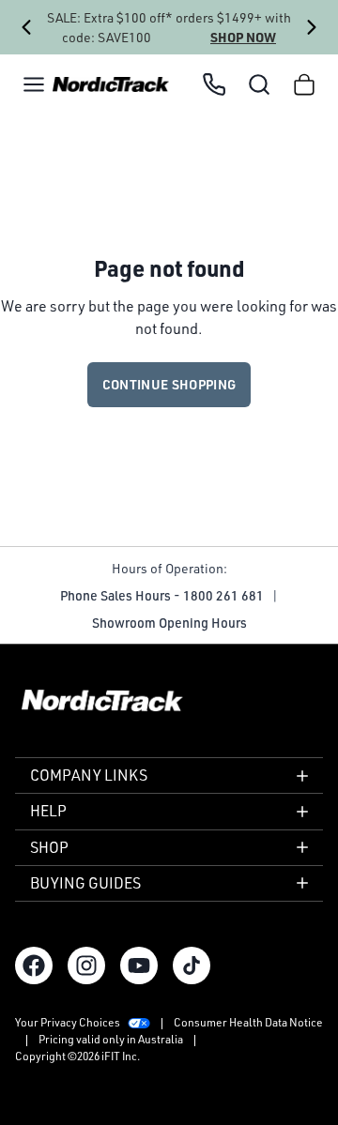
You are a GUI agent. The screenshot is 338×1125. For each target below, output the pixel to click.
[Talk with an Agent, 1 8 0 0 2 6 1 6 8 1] (214, 84)
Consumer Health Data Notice (248, 1022)
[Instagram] (86, 965)
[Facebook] (34, 965)
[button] (34, 84)
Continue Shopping (169, 384)
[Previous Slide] (26, 27)
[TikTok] (191, 965)
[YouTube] (139, 965)
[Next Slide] (311, 27)
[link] (111, 84)
